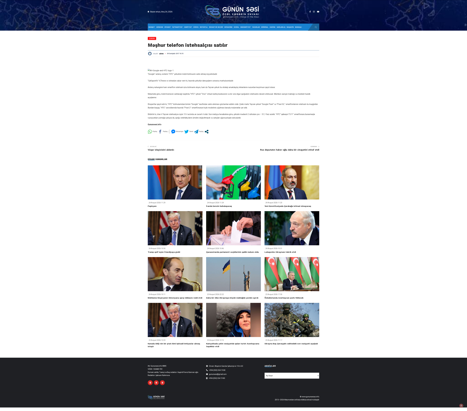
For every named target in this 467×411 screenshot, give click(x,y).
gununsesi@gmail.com (218, 374)
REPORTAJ (204, 27)
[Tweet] (188, 132)
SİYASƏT (167, 27)
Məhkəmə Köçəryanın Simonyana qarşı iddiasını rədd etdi (175, 298)
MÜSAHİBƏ (228, 27)
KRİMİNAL (264, 27)
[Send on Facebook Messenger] (177, 132)
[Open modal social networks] (206, 132)
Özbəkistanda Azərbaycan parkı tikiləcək (284, 298)
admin (161, 54)
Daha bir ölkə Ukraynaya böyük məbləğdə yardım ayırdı (232, 298)
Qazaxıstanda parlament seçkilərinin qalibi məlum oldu (232, 252)
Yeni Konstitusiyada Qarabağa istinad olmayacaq (288, 206)
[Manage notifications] (461, 406)
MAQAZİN (290, 27)
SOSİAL (236, 27)
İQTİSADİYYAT (177, 27)
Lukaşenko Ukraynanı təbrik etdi (280, 252)
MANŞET (151, 27)
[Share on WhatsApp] (152, 132)
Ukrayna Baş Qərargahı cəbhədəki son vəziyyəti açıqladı (291, 343)
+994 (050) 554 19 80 (217, 370)
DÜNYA (195, 27)
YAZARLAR (256, 27)
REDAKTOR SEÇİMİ (216, 27)
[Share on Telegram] (198, 132)
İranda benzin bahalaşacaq (219, 206)
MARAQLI (298, 27)
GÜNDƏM (159, 27)
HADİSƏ (272, 27)
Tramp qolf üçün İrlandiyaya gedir (164, 252)
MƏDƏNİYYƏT (245, 27)
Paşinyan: (152, 206)
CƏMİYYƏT (188, 27)
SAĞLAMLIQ (281, 27)
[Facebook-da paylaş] (162, 132)
